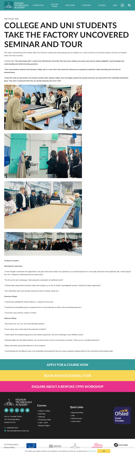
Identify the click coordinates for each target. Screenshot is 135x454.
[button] (122, 5)
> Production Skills (44, 419)
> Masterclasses (76, 418)
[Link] (67, 365)
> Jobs (72, 415)
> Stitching (41, 413)
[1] (56, 445)
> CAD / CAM (42, 422)
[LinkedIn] (27, 410)
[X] (11, 410)
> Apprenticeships (76, 412)
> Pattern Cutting (43, 411)
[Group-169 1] (122, 445)
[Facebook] (6, 410)
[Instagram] (17, 410)
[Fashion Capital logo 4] (78, 446)
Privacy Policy (9, 447)
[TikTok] (22, 410)
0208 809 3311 (12, 427)
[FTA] (18, 5)
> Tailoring (41, 416)
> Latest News (75, 421)
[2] (34, 446)
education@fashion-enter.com (18, 430)
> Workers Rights (43, 425)
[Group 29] (100, 445)
